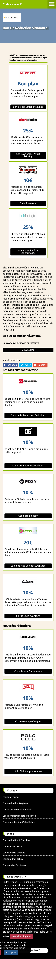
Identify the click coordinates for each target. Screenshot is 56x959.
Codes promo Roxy (12, 846)
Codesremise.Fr (13, 4)
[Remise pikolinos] (28, 73)
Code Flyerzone (28, 203)
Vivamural (28, 349)
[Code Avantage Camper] (28, 687)
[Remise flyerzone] (28, 169)
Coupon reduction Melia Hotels (19, 822)
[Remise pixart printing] (28, 120)
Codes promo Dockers (14, 852)
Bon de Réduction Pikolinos (28, 106)
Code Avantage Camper (28, 721)
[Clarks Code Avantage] (28, 582)
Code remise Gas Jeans (14, 865)
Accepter (11, 952)
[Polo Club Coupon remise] (28, 737)
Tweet (27, 365)
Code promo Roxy (28, 515)
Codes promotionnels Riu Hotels (19, 815)
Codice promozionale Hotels (17, 809)
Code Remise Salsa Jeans (28, 671)
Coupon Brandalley (13, 859)
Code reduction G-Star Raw (16, 840)
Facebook (11, 365)
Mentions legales (21, 936)
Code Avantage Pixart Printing (28, 155)
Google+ (41, 365)
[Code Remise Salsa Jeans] (28, 637)
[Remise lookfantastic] (28, 216)
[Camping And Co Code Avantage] (28, 532)
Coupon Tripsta (11, 797)
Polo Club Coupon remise (28, 771)
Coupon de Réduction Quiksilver (28, 415)
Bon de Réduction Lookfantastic (28, 251)
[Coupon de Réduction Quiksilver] (28, 381)
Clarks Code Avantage (28, 616)
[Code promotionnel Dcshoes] (28, 431)
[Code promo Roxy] (28, 481)
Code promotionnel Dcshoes (28, 465)
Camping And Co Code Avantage (28, 565)
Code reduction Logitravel (16, 803)
